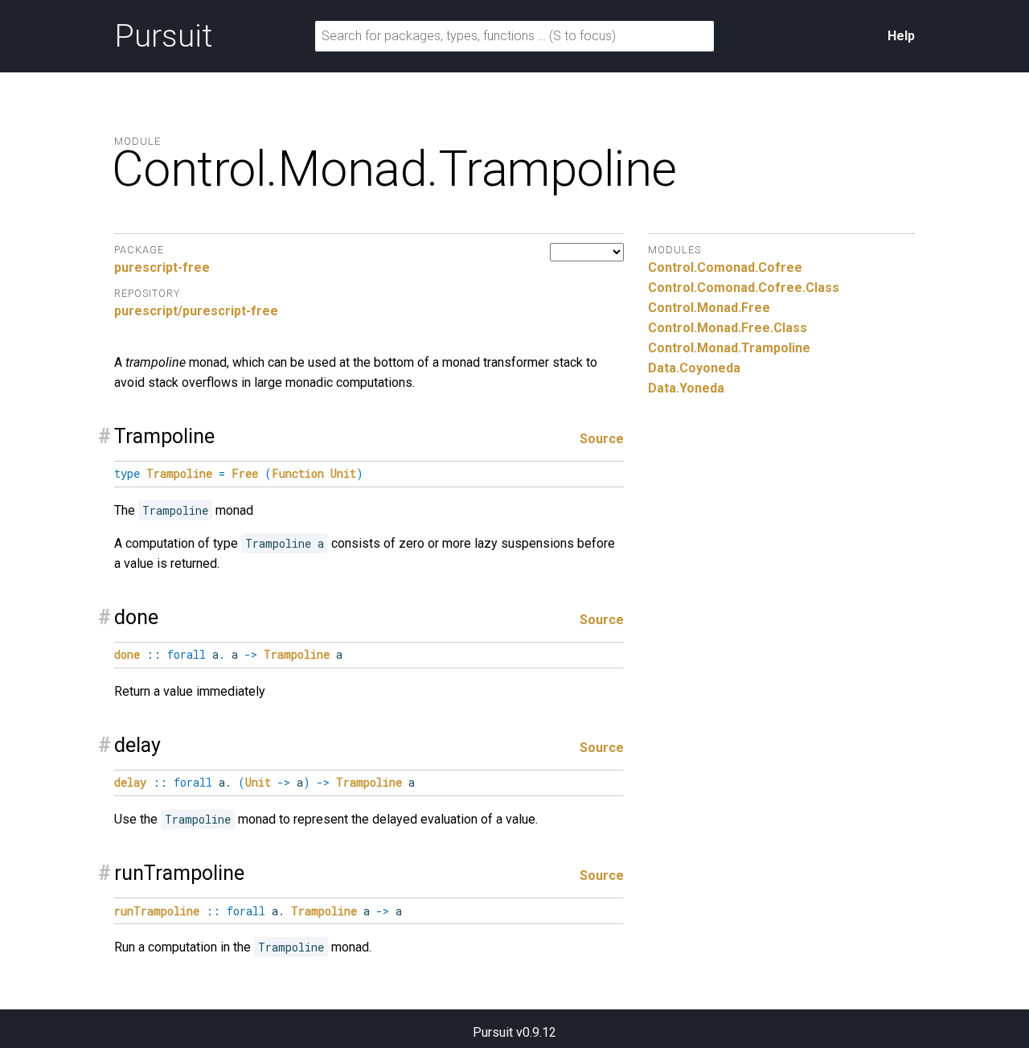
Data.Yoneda (686, 388)
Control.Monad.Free (709, 307)
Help (901, 35)
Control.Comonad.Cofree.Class (743, 287)
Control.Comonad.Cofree (725, 267)
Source (602, 438)
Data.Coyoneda (694, 368)
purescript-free (162, 267)
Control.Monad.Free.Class (727, 327)
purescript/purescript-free (196, 311)
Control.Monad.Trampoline (729, 347)
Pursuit (163, 36)
